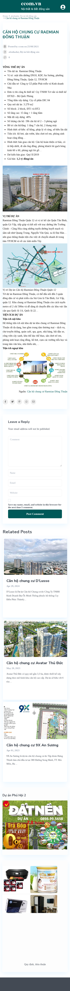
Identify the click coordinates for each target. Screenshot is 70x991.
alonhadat (14, 52)
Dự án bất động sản (29, 52)
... (25, 599)
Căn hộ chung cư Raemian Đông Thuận (47, 391)
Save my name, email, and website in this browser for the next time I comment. (34, 506)
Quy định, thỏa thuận (35, 964)
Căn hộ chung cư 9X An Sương (32, 745)
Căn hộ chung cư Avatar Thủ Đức (34, 663)
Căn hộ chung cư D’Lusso (27, 580)
